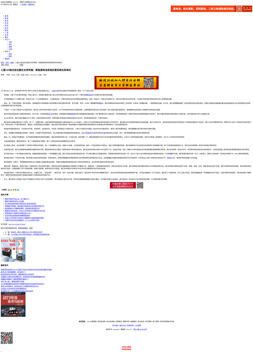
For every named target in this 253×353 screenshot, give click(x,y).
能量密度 (72, 114)
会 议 (6, 28)
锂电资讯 (31, 4)
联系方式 (123, 325)
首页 (2, 62)
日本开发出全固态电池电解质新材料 (17, 215)
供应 (10, 54)
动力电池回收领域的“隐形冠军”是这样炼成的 (20, 203)
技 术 (6, 20)
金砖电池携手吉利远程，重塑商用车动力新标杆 (17, 274)
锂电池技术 (89, 95)
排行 (10, 44)
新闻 (12, 62)
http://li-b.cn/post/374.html (17, 224)
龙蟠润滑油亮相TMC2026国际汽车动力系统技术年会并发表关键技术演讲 (26, 269)
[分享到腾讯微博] (18, 190)
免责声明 (130, 325)
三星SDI (54, 91)
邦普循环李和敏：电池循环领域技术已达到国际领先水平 (24, 206)
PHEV (145, 158)
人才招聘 (138, 325)
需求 (10, 56)
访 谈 (6, 35)
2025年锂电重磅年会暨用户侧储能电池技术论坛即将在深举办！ (23, 284)
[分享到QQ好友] (16, 190)
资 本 (6, 25)
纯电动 (169, 158)
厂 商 (6, 32)
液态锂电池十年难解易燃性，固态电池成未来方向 (22, 208)
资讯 (7, 62)
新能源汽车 (90, 133)
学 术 (6, 23)
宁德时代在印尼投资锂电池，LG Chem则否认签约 (22, 220)
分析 (10, 42)
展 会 (6, 30)
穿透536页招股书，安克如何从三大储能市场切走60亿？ (20, 286)
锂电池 (100, 103)
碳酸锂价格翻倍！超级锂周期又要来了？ (15, 279)
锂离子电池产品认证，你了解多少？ (17, 199)
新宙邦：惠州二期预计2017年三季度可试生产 (27, 232)
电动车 (7, 58)
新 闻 (6, 18)
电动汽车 (50, 114)
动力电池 (103, 133)
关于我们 (115, 325)
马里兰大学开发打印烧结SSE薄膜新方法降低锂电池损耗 (24, 218)
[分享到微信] (13, 190)
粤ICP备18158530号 (140, 329)
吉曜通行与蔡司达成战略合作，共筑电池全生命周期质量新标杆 (23, 277)
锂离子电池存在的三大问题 (14, 201)
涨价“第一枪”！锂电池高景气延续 (12, 281)
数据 (10, 47)
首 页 (6, 16)
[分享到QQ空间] (9, 190)
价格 (10, 49)
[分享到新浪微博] (11, 190)
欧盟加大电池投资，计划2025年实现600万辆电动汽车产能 (25, 211)
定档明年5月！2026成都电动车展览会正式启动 (17, 291)
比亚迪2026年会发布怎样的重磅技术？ (14, 288)
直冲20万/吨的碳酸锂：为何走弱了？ (13, 272)
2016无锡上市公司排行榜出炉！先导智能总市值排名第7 (30, 234)
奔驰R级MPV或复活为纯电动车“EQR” (18, 213)
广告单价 (23, 4)
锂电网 (25, 228)
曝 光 (6, 37)
